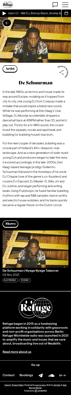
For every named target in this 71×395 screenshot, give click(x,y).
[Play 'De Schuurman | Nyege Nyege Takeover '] (35, 249)
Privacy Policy (17, 385)
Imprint (8, 385)
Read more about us (17, 352)
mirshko (57, 385)
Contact (9, 375)
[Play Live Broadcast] (4, 13)
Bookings (26, 375)
